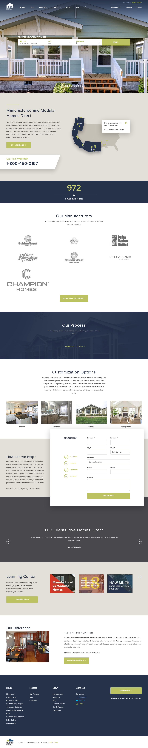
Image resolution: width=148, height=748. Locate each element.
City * (89, 448)
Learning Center (22, 600)
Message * (90, 477)
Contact (139, 7)
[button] (62, 90)
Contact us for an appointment (126, 698)
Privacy (20, 742)
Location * (90, 458)
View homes (125, 691)
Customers (57, 710)
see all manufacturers (73, 298)
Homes (22, 7)
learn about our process (74, 346)
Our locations (17, 145)
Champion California (14, 707)
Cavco (8, 714)
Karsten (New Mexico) (14, 710)
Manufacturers (58, 694)
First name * (91, 438)
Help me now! (108, 496)
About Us (56, 697)
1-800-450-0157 (22, 163)
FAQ (31, 697)
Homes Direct (53, 742)
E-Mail (81, 704)
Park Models (11, 723)
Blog (68, 7)
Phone (112, 468)
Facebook (82, 697)
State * (112, 448)
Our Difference (58, 707)
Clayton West (11, 697)
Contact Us (80, 694)
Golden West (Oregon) (14, 704)
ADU (32, 7)
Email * (89, 468)
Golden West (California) (15, 717)
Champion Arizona (13, 701)
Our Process (34, 694)
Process (33, 688)
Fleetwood (10, 694)
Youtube (82, 701)
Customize (33, 701)
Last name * (114, 438)
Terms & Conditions (33, 742)
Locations (129, 7)
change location (137, 2)
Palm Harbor (11, 720)
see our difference (75, 661)
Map (77, 7)
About (55, 688)
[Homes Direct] (10, 6)
